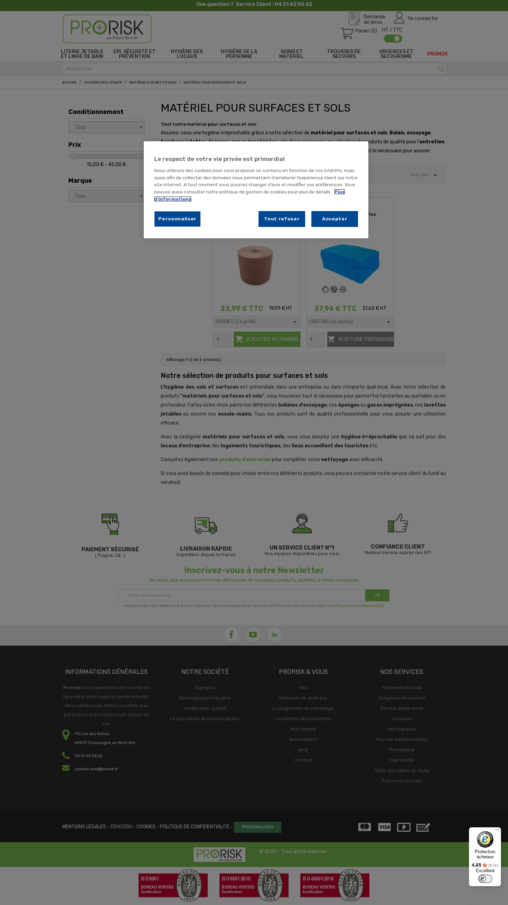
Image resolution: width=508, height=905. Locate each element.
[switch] (485, 879)
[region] (256, 189)
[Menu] (497, 831)
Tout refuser (282, 218)
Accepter (335, 218)
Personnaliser (177, 218)
